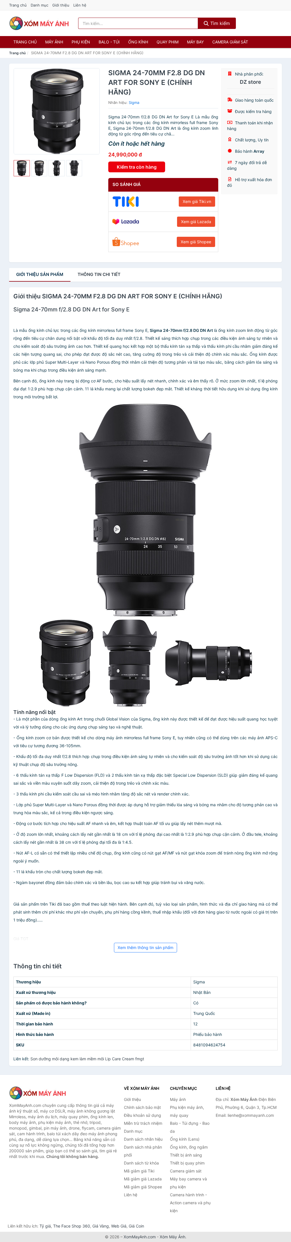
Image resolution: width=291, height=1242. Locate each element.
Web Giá (118, 1226)
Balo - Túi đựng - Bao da (189, 1127)
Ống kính (138, 41)
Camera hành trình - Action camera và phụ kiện (190, 1202)
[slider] (22, 168)
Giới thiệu (60, 5)
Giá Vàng (100, 1226)
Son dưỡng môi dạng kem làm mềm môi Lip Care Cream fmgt (87, 1058)
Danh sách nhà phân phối (143, 1151)
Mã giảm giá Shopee (143, 1186)
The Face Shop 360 (71, 1226)
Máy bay (195, 41)
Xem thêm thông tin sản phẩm (145, 947)
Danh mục (39, 5)
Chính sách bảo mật (142, 1107)
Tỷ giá (45, 1226)
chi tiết (99, 274)
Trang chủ (18, 5)
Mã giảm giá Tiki (139, 1170)
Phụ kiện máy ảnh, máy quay (187, 1111)
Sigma (134, 102)
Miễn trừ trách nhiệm (143, 1123)
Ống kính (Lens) (184, 1139)
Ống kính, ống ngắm (189, 1147)
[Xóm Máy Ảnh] (37, 1093)
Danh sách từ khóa (141, 1163)
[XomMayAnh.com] (39, 23)
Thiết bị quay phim (187, 1163)
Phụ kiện (81, 41)
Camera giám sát (230, 41)
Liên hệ (79, 5)
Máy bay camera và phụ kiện (188, 1182)
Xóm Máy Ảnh (172, 1236)
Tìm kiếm (219, 23)
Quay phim (167, 41)
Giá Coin (136, 1226)
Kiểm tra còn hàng (137, 167)
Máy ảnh (54, 41)
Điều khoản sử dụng (142, 1115)
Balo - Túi (109, 41)
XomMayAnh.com (140, 1236)
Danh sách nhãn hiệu (143, 1139)
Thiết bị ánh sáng (186, 1155)
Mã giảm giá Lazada (143, 1178)
